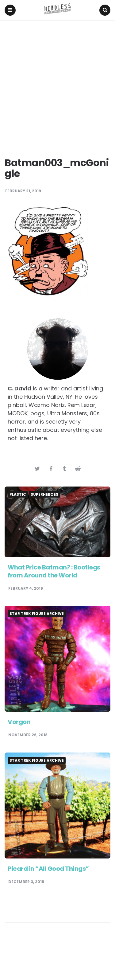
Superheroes (44, 494)
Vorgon (19, 722)
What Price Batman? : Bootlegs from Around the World (54, 571)
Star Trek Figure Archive (37, 614)
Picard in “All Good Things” (48, 868)
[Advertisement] (57, 81)
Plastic (18, 494)
